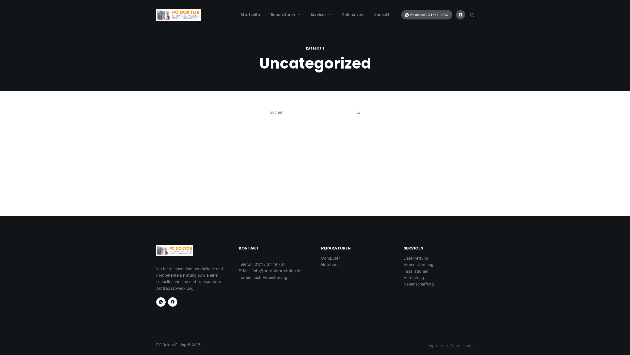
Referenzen (352, 14)
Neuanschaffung (419, 284)
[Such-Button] (358, 112)
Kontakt (382, 14)
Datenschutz (462, 345)
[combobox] (309, 112)
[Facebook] (460, 14)
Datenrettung (416, 258)
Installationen (416, 271)
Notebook (330, 264)
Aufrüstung (414, 277)
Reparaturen (283, 14)
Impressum (438, 345)
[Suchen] (472, 15)
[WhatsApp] (426, 14)
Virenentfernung (418, 264)
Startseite (250, 14)
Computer (330, 258)
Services (319, 14)
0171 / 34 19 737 (270, 264)
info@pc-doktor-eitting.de (277, 270)
